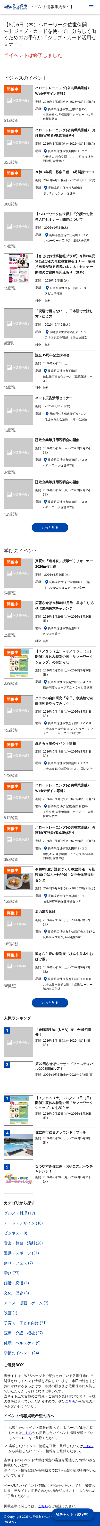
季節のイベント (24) (21, 1353)
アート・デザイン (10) (23, 1223)
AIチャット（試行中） (73, 1514)
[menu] (91, 7)
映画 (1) (10, 1313)
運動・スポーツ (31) (21, 1253)
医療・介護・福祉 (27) (23, 1333)
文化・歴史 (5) (16, 1293)
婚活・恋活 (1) (16, 1283)
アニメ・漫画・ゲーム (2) (26, 1303)
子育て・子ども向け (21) (25, 1323)
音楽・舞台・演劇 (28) (23, 1243)
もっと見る (50, 527)
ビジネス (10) (15, 1233)
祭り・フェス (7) (18, 1263)
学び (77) (11, 1273)
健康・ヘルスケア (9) (22, 1343)
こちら (70, 1401)
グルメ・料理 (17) (19, 1213)
